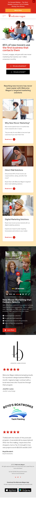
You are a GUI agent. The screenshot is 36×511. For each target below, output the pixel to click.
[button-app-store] (11, 490)
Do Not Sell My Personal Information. (18, 471)
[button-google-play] (25, 490)
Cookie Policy (29, 466)
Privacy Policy (19, 466)
